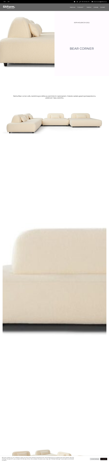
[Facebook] (74, 2)
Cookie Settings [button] (95, 459)
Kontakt (102, 7)
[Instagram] (77, 2)
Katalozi (89, 7)
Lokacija (96, 7)
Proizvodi (80, 7)
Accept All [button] (103, 459)
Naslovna (72, 7)
